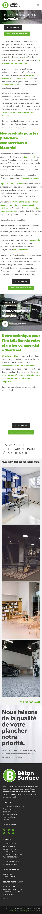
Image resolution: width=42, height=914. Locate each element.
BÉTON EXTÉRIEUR (9, 846)
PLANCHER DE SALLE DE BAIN (12, 854)
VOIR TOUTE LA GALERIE (30, 702)
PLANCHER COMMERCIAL (11, 862)
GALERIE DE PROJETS (10, 825)
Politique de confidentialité (26, 910)
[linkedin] (8, 830)
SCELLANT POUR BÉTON (10, 814)
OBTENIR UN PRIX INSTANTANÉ (12, 889)
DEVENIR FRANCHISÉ (9, 877)
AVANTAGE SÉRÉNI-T (9, 817)
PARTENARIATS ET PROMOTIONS (13, 892)
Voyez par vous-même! (18, 323)
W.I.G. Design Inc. (11, 910)
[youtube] (8, 833)
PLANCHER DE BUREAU (10, 857)
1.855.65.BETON (8, 894)
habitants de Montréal (11, 85)
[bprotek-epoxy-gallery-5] (21, 610)
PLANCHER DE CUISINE (10, 852)
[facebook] (4, 830)
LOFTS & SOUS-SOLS (9, 849)
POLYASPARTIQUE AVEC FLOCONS (14, 807)
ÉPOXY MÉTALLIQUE (9, 809)
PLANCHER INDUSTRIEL (10, 864)
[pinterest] (4, 833)
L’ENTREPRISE (7, 874)
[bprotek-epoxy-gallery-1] (21, 495)
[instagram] (13, 830)
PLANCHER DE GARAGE (10, 844)
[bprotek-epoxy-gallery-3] (21, 553)
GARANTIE (6, 820)
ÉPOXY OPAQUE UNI (9, 812)
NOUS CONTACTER (9, 886)
